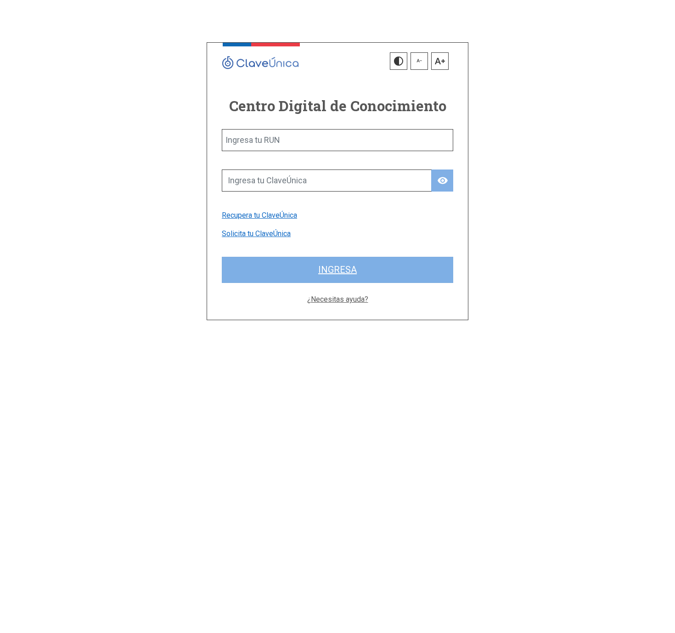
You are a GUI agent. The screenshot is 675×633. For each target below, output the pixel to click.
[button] (398, 61)
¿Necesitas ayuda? (337, 299)
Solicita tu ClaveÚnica (256, 233)
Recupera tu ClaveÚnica (259, 215)
